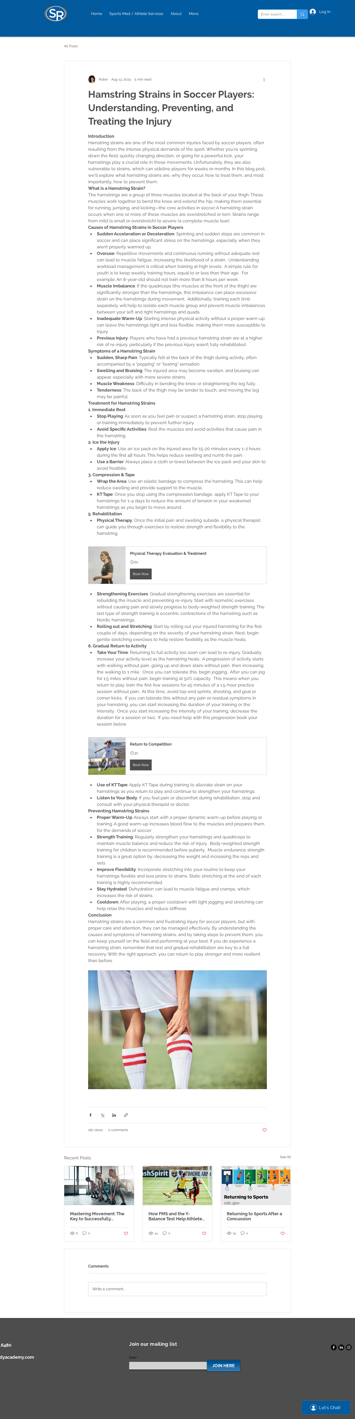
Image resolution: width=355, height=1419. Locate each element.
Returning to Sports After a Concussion (254, 1216)
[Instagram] (349, 1347)
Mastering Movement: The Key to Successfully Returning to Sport (97, 1216)
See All (285, 1157)
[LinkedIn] (341, 1347)
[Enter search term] (302, 14)
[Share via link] (126, 1115)
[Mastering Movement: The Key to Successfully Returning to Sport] (99, 1185)
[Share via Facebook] (90, 1115)
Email (132, 1357)
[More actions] (264, 79)
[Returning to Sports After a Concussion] (256, 1185)
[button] (177, 565)
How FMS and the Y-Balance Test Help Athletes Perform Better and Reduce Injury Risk (177, 1216)
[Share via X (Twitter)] (102, 1115)
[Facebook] (334, 1347)
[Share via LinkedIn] (114, 1115)
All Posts (71, 46)
